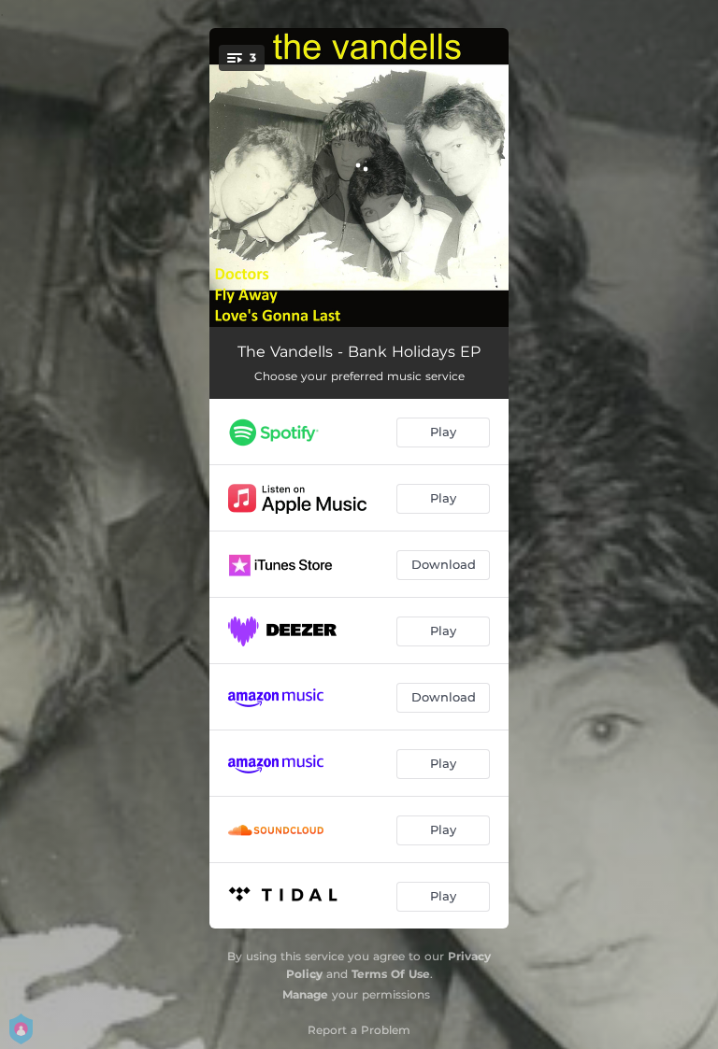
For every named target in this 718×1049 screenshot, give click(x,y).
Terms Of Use (391, 974)
